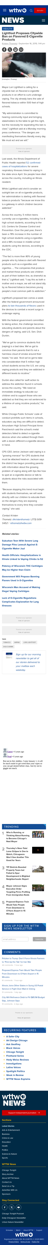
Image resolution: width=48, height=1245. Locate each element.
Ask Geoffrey (13, 1044)
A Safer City (12, 1036)
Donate (40, 10)
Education (6, 1142)
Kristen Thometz (9, 43)
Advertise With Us (9, 1190)
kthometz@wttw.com (20, 523)
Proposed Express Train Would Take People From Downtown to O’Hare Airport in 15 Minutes (17, 907)
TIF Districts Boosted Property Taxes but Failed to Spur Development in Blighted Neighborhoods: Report (18, 873)
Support (39, 1230)
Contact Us (7, 1182)
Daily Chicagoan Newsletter (14, 1217)
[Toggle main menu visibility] (4, 10)
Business (6, 1134)
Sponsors (6, 1194)
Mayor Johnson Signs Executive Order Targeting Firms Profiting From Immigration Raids (18, 890)
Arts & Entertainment (11, 1130)
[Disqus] (24, 710)
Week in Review (15, 1075)
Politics (5, 1149)
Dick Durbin (8, 647)
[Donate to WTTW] (24, 1235)
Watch (18, 1230)
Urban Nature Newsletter (13, 1222)
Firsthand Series (15, 1056)
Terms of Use (25, 1242)
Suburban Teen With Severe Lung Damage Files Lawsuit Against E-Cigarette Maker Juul (20, 544)
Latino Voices (13, 1067)
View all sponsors (24, 151)
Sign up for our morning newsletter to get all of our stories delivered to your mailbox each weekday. (28, 662)
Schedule (9, 1230)
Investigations (14, 1063)
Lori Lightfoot (30, 642)
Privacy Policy (14, 1242)
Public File (35, 1242)
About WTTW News (10, 1178)
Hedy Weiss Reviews (17, 1059)
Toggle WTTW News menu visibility (45, 20)
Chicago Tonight (15, 1052)
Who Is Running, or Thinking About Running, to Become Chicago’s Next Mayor (18, 837)
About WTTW (28, 1230)
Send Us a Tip (8, 1186)
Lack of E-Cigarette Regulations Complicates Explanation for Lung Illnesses (20, 601)
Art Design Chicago (16, 1040)
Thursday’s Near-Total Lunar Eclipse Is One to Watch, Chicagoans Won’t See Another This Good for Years (17, 854)
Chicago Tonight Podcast (13, 1213)
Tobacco (6, 642)
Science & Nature (9, 1153)
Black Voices (13, 1048)
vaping (17, 642)
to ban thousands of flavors (22, 305)
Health (7, 28)
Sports (5, 1157)
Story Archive (7, 1174)
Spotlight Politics (15, 1071)
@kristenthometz (20, 519)
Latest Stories (8, 1126)
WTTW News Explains (18, 1079)
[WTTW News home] (13, 20)
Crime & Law (7, 1138)
